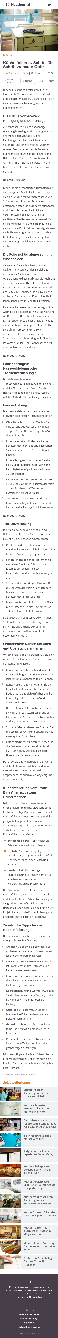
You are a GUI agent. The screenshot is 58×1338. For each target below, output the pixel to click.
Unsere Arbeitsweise (29, 1314)
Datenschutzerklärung (29, 1326)
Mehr (51, 81)
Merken (28, 81)
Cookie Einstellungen (29, 1318)
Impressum (29, 1322)
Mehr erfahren (35, 1297)
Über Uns (29, 1310)
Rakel (50, 961)
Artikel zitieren (10, 80)
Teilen (40, 81)
